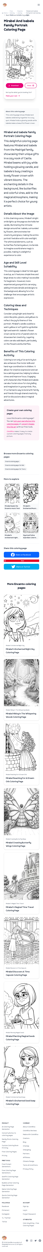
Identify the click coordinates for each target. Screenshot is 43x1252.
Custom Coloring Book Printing (10, 1146)
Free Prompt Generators (6, 1165)
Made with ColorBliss (30, 1134)
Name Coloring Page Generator (9, 1190)
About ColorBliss (29, 1127)
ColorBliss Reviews (30, 1130)
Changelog (27, 1150)
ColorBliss (10, 431)
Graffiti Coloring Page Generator (10, 1177)
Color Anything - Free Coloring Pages (31, 1224)
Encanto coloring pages (20, 13)
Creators (26, 1138)
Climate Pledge (28, 1161)
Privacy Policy (28, 1169)
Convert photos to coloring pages (9, 1134)
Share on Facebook (23, 555)
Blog (24, 1142)
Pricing (4, 1155)
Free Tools (6, 1160)
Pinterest (5, 1210)
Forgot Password (29, 1214)
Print (29, 85)
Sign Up (26, 1206)
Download (15, 85)
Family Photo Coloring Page (10, 1140)
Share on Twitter (23, 567)
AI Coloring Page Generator (8, 1128)
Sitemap (26, 1146)
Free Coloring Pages (12, 13)
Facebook (5, 1206)
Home (6, 13)
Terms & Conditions (30, 1165)
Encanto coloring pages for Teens (15, 469)
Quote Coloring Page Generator (9, 1196)
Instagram (5, 1214)
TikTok (4, 1222)
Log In (25, 1210)
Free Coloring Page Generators (9, 1171)
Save (22, 561)
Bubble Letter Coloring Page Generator (10, 1184)
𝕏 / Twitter (6, 1218)
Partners (26, 1153)
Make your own (11, 96)
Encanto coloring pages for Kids (14, 465)
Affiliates (26, 1157)
